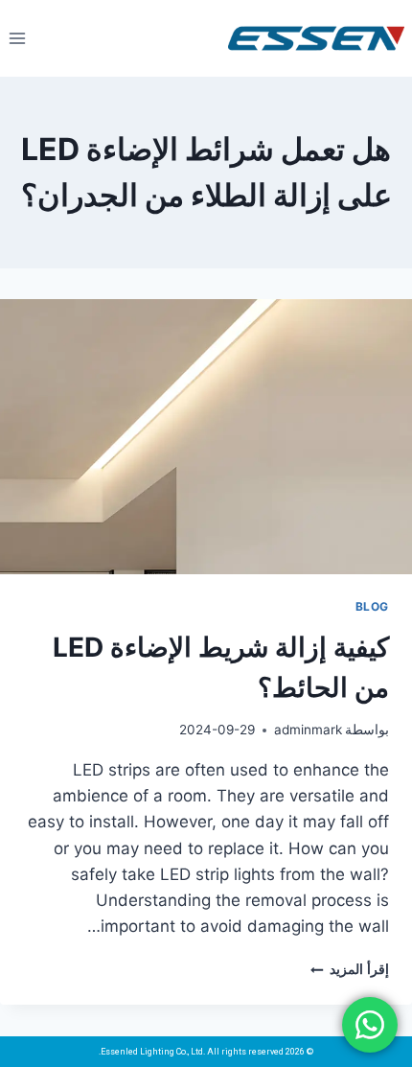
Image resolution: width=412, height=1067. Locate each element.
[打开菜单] (17, 38)
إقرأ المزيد (349, 969)
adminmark (308, 729)
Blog (372, 606)
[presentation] (206, 436)
